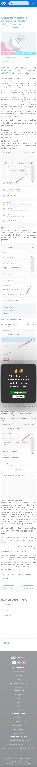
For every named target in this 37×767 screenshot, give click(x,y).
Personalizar (19, 396)
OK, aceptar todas (18, 393)
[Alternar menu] (33, 3)
